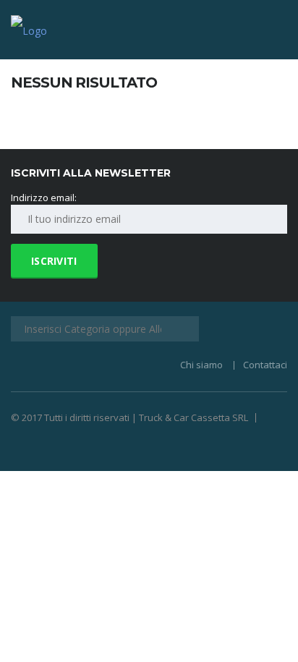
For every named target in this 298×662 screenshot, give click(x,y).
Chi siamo (201, 364)
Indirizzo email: (44, 197)
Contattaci (265, 364)
